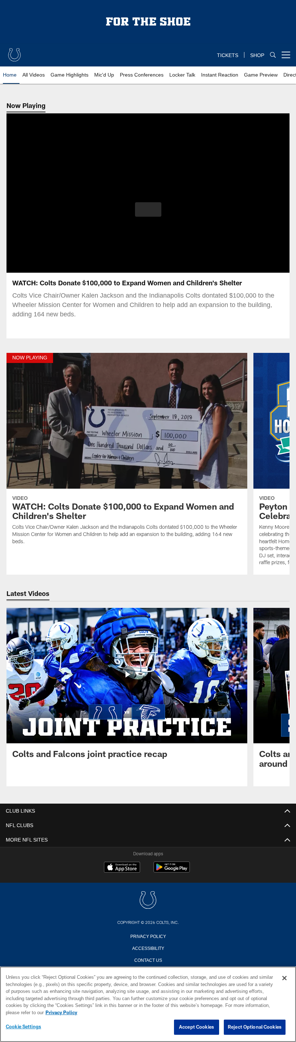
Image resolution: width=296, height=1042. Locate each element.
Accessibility (148, 947)
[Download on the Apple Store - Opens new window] (122, 868)
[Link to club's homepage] (14, 52)
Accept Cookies (196, 1027)
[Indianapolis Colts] (148, 900)
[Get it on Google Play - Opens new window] (171, 870)
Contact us (148, 959)
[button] (148, 209)
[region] (148, 1004)
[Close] (284, 978)
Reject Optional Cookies (255, 1027)
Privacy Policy (148, 935)
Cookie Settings (23, 1027)
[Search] (273, 55)
